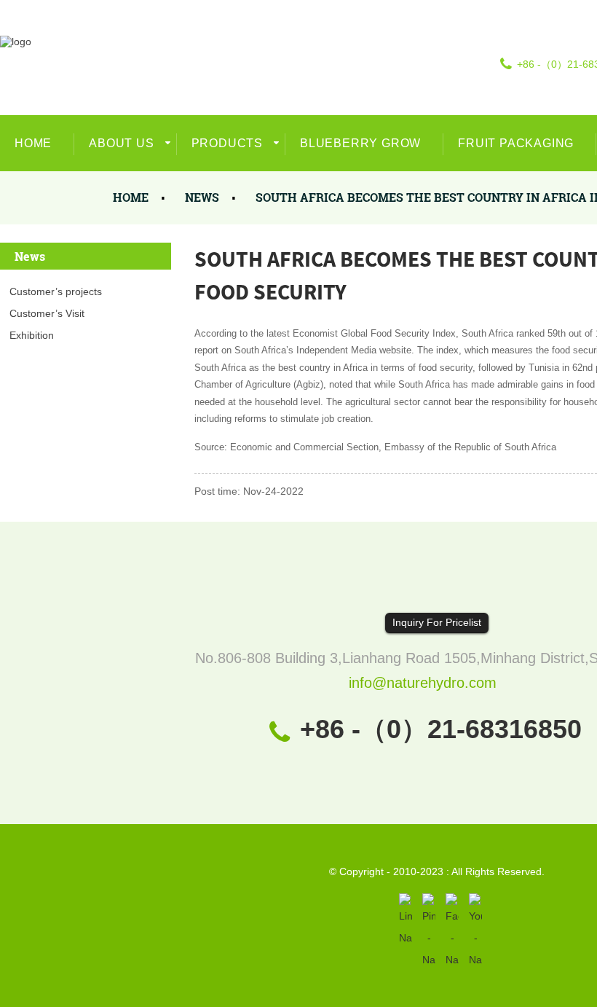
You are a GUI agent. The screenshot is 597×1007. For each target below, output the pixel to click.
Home (33, 143)
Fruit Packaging (516, 143)
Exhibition (31, 335)
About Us (121, 143)
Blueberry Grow (360, 143)
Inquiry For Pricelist (436, 622)
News (202, 197)
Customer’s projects (55, 291)
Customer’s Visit (46, 313)
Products (227, 143)
